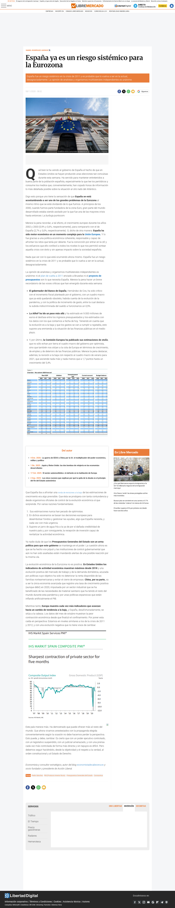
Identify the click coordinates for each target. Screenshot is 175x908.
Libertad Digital (69, 895)
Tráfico (31, 815)
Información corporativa (16, 901)
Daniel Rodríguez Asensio (37, 50)
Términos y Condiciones (40, 901)
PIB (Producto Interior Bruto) (54, 775)
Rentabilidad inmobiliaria (119, 11)
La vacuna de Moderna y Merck (140, 1)
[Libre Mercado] (87, 5)
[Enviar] (128, 91)
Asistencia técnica (71, 901)
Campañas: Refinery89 (12, 905)
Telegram (162, 902)
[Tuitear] (124, 91)
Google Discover (153, 902)
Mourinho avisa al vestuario (159, 1)
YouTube (148, 902)
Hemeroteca (34, 841)
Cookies (57, 901)
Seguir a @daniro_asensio (49, 50)
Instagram (144, 902)
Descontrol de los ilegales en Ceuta (70, 1)
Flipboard (157, 902)
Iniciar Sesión (172, 6)
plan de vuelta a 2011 (52, 275)
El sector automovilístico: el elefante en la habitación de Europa (63, 473)
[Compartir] (119, 91)
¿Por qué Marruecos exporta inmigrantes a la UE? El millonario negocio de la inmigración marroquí (130, 485)
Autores (86, 901)
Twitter (139, 902)
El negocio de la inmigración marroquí (27, 1)
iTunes (166, 902)
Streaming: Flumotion (43, 905)
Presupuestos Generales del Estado (80, 775)
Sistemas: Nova (57, 905)
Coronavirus (98, 775)
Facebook (135, 902)
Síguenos (144, 91)
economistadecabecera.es (90, 764)
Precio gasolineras (34, 828)
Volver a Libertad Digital (123, 6)
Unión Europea (92, 234)
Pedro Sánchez (37, 775)
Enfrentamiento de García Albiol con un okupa (116, 1)
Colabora (162, 6)
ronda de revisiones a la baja (70, 492)
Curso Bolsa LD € (100, 11)
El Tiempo (33, 821)
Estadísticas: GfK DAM (28, 905)
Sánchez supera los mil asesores (91, 1)
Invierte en (59, 11)
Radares (32, 835)
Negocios (88, 11)
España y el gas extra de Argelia (49, 1)
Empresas (49, 11)
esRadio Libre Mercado (74, 11)
